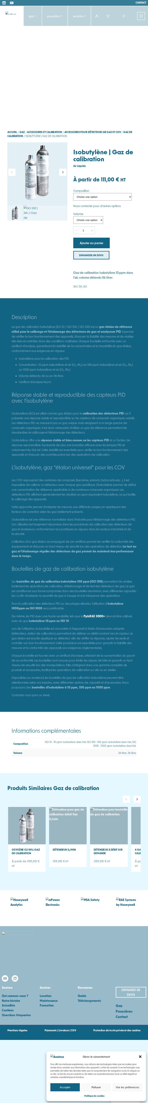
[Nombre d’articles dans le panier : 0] (108, 16)
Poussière (53, 16)
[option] (31, 213)
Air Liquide (79, 165)
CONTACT (141, 2)
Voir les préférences (127, 1087)
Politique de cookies (94, 1096)
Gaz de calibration (76, 788)
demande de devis (130, 992)
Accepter (65, 1087)
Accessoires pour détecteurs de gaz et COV (92, 132)
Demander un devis (91, 255)
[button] (140, 1056)
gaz (31, 16)
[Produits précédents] (126, 799)
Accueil (12, 132)
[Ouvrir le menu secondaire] (141, 16)
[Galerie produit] (37, 172)
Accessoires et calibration (44, 132)
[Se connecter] (97, 16)
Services (78, 16)
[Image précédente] (12, 172)
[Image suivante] (62, 172)
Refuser (96, 1087)
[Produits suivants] (137, 799)
